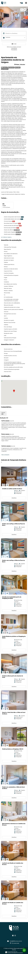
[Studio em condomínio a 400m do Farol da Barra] (14, 775)
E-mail (14, 43)
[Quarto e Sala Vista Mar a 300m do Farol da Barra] (14, 700)
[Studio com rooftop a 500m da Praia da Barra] (14, 511)
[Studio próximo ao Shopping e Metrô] (14, 737)
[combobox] (15, 37)
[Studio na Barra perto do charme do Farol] (14, 663)
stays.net (15, 951)
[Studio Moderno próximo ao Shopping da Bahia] (14, 624)
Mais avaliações (5, 454)
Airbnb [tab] (3, 413)
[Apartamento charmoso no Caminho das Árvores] (14, 811)
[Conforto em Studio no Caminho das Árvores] (14, 851)
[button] (4, 24)
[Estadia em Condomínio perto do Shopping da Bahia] (14, 584)
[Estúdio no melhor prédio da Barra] (14, 476)
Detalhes (14, 498)
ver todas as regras (6, 237)
